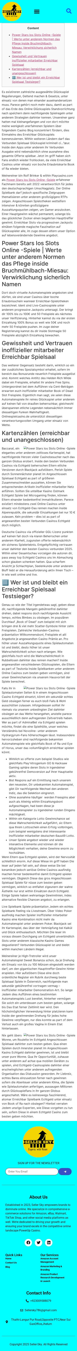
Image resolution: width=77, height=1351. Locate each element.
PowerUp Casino (29, 1230)
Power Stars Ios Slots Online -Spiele (30, 180)
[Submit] (65, 1171)
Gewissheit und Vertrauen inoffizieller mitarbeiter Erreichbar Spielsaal (35, 60)
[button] (36, 11)
